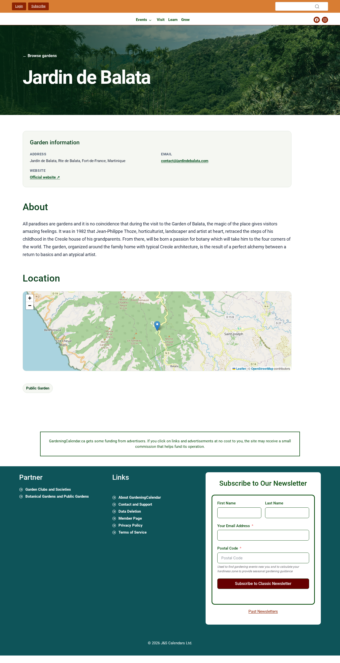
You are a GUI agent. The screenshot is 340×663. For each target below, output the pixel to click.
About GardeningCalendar (139, 497)
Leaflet (240, 368)
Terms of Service (132, 532)
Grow (185, 19)
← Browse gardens (40, 55)
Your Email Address (233, 526)
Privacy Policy (130, 525)
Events (141, 19)
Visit (161, 19)
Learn (172, 19)
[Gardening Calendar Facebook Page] (317, 20)
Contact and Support (135, 504)
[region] (157, 331)
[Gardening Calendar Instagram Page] (325, 20)
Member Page (130, 518)
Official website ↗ (45, 177)
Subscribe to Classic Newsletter (263, 583)
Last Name (274, 503)
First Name (226, 503)
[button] (157, 326)
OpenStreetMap (262, 368)
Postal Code (227, 548)
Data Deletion (129, 511)
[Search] (317, 6)
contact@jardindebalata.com (184, 161)
